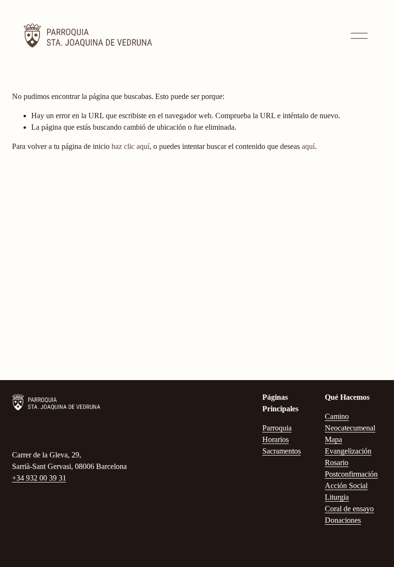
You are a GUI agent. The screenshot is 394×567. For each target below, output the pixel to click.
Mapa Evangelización (348, 445)
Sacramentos (281, 451)
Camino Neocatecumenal (350, 422)
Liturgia (337, 497)
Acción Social (346, 485)
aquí (308, 146)
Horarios (275, 439)
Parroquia (277, 428)
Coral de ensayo (349, 509)
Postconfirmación (351, 474)
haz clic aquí (130, 146)
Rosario (336, 462)
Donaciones (343, 520)
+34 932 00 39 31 (39, 478)
